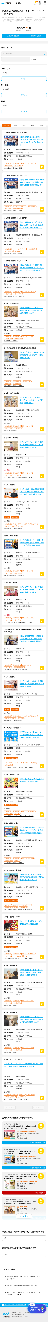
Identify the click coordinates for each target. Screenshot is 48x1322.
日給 (32, 125)
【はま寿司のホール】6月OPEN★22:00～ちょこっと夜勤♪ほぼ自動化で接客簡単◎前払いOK (32, 182)
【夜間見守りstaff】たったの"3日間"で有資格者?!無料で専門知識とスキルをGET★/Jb (32, 877)
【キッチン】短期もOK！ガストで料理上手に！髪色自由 (32, 922)
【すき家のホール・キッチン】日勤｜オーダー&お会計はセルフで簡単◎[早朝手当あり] (31, 1019)
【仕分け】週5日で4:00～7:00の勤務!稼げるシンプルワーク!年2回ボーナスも (32, 355)
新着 (15, 125)
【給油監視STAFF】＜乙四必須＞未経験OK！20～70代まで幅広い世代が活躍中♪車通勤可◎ (31, 638)
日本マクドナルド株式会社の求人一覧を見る (16, 1099)
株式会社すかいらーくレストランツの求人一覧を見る (18, 816)
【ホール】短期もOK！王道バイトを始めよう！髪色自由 (32, 780)
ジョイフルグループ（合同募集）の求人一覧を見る (18, 477)
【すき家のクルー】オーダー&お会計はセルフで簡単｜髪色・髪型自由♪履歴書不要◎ (31, 972)
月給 (41, 125)
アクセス (20, 1312)
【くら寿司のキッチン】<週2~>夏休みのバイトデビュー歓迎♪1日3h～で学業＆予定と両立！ (32, 830)
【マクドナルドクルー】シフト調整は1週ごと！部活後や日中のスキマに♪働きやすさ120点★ (23, 1065)
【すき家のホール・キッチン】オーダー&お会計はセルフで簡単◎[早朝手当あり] (31, 310)
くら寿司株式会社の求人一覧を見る (14, 575)
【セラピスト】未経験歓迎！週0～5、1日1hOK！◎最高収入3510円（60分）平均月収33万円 (32, 491)
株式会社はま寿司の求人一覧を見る (14, 168)
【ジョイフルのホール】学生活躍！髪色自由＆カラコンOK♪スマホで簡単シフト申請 (31, 444)
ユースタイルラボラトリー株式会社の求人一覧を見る (18, 767)
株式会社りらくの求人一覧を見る (13, 528)
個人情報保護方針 (19, 1314)
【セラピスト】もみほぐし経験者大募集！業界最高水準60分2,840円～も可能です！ (32, 683)
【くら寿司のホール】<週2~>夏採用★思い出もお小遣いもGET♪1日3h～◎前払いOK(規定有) (32, 542)
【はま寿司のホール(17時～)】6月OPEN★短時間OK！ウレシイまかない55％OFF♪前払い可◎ (32, 267)
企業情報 (14, 1312)
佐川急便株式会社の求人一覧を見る (14, 386)
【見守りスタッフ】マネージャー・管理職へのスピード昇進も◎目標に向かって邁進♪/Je (31, 734)
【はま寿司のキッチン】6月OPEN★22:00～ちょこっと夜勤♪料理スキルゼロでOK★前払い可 (32, 225)
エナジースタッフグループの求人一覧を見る (16, 669)
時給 (24, 125)
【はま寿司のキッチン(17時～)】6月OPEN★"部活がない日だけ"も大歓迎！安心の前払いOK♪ (31, 141)
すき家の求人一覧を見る (11, 340)
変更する (24, 79)
